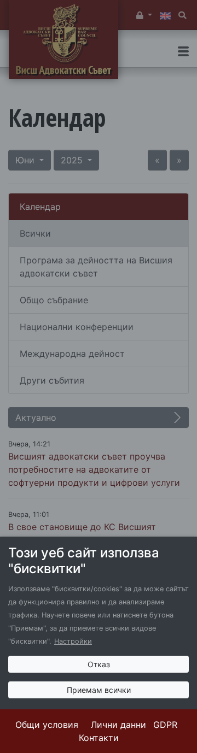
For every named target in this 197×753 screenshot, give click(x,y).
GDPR (165, 724)
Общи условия (46, 724)
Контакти (99, 737)
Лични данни (118, 724)
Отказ (99, 664)
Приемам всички (99, 690)
